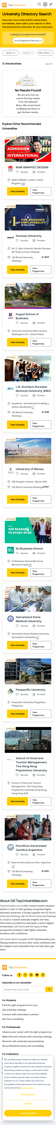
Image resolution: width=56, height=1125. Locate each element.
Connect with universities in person (20, 1014)
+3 (30, 564)
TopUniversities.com (10, 905)
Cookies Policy (27, 1087)
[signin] (45, 4)
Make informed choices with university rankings (27, 1036)
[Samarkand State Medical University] (10, 618)
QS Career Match (9, 939)
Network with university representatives (23, 1041)
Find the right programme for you (19, 1005)
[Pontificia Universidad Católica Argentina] (10, 847)
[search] (39, 4)
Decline (28, 1103)
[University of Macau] (10, 470)
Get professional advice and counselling (23, 1045)
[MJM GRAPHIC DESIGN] (10, 168)
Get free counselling (12, 1019)
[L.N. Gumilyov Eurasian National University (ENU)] (10, 388)
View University (18, 191)
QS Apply (35, 926)
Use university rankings (14, 1009)
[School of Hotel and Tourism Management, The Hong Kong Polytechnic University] (10, 759)
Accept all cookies (28, 1113)
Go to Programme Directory (27, 40)
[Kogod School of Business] (10, 315)
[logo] (14, 4)
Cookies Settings (28, 1094)
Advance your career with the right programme (27, 1032)
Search (9, 53)
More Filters (44, 53)
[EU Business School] (10, 550)
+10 (23, 183)
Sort (48, 64)
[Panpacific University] (10, 691)
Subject (27, 53)
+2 (37, 637)
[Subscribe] (49, 989)
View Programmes (38, 191)
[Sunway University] (10, 237)
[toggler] (51, 4)
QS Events (19, 926)
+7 (33, 407)
